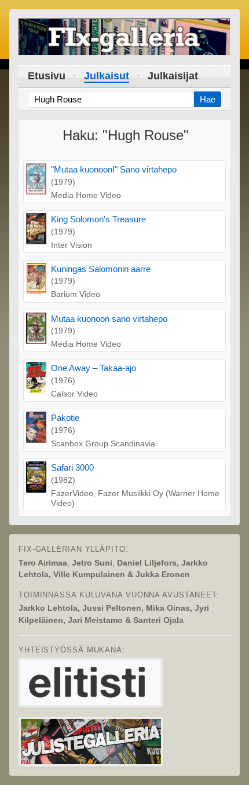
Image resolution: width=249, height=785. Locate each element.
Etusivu (46, 76)
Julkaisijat (173, 76)
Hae (207, 99)
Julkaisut (106, 76)
